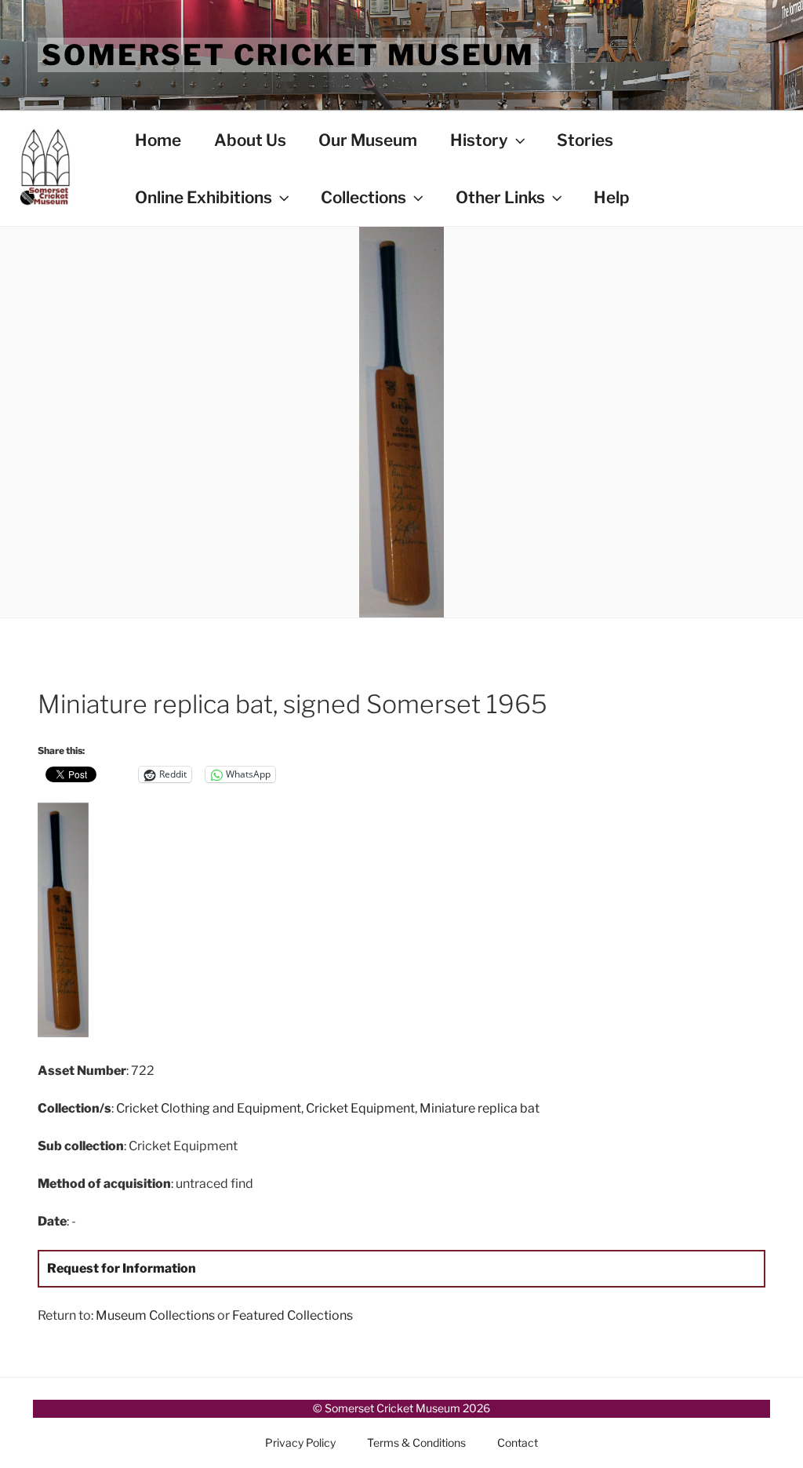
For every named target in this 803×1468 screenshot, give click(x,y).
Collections (363, 197)
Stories (585, 140)
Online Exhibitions (203, 197)
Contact (517, 1442)
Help (612, 197)
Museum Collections (155, 1315)
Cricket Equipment (360, 1108)
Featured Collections (292, 1315)
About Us (250, 140)
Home (158, 140)
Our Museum (367, 140)
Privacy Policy (300, 1442)
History (479, 140)
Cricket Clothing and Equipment (208, 1108)
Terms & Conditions (416, 1442)
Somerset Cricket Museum (288, 55)
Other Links (500, 197)
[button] (159, 923)
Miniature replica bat (480, 1108)
